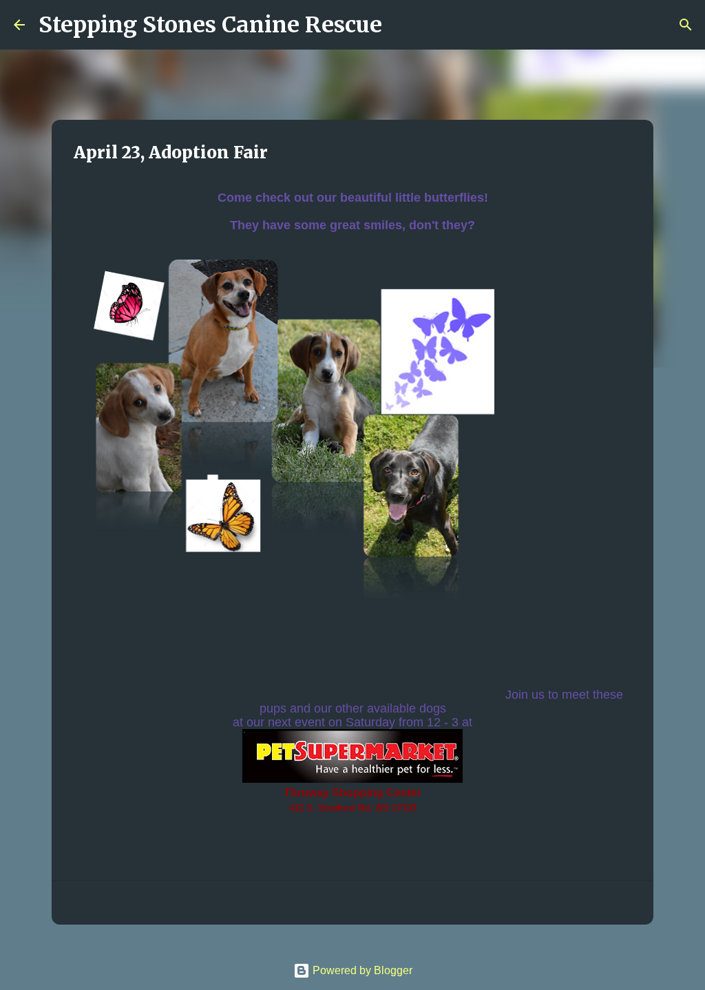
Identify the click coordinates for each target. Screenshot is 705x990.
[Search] (401, 24)
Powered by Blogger (361, 970)
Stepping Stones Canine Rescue (210, 25)
